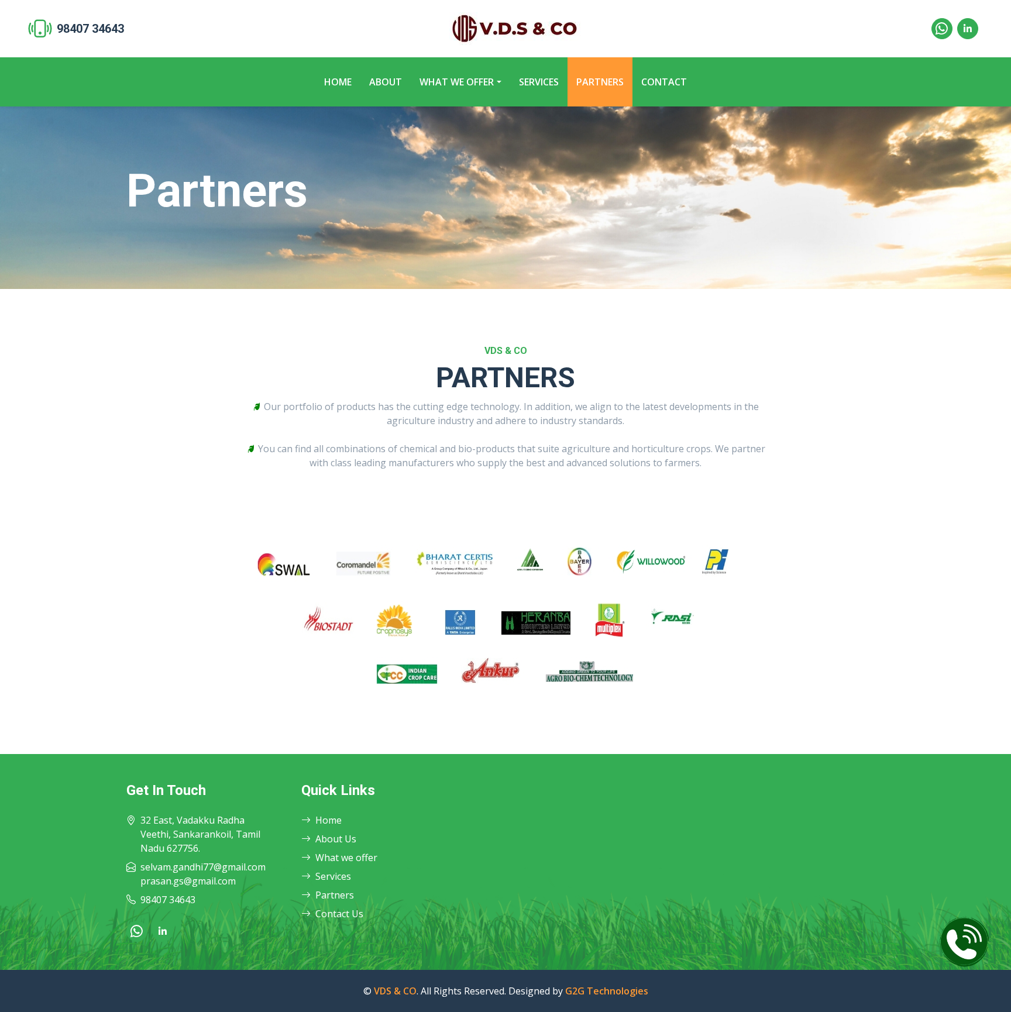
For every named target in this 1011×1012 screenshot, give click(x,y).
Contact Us (339, 913)
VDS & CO (395, 991)
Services (539, 81)
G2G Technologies (606, 991)
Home (338, 81)
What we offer (456, 81)
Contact (664, 81)
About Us (335, 838)
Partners (600, 81)
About (385, 81)
